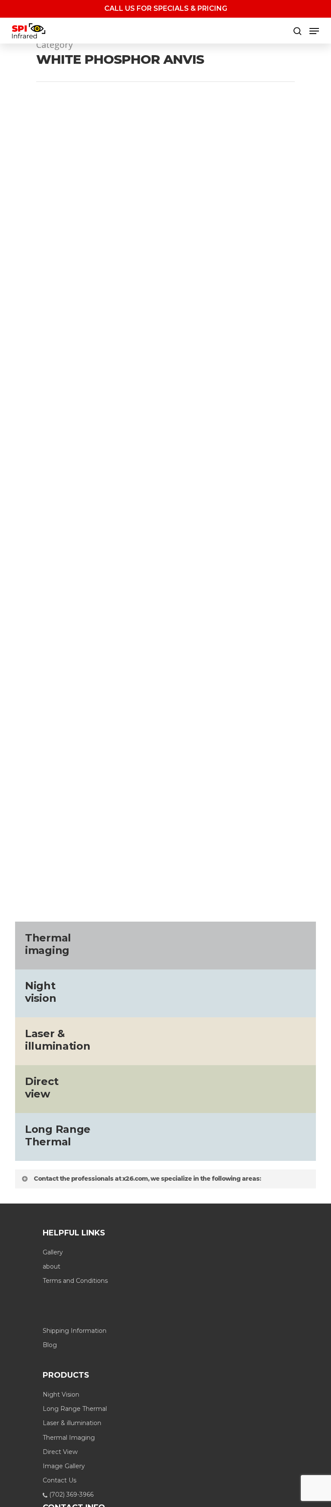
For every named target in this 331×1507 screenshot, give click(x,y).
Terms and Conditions (75, 1281)
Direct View (60, 1452)
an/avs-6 (35, 788)
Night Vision (61, 1394)
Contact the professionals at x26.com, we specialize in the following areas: (147, 1178)
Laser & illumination (72, 1423)
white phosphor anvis (57, 814)
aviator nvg (181, 788)
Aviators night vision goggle (249, 788)
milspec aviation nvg (89, 801)
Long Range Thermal (75, 1409)
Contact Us (59, 1480)
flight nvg (37, 801)
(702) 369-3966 (70, 1494)
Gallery (53, 1252)
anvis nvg (99, 788)
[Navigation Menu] (314, 31)
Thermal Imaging (69, 1437)
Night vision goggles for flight (229, 801)
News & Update (151, 801)
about (51, 1266)
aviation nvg (139, 788)
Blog (50, 1345)
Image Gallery (64, 1466)
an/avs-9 (66, 788)
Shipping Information (74, 1331)
